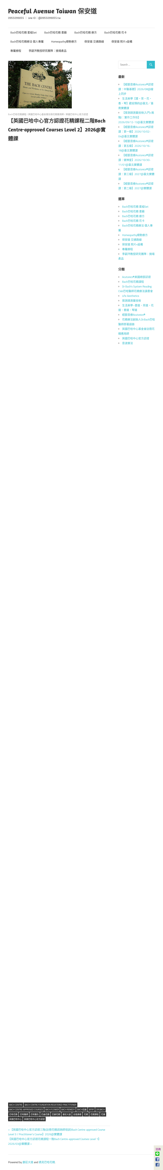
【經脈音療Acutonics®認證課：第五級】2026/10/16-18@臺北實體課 (135, 146)
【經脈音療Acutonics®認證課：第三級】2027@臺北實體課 (136, 174)
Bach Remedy (68, 1109)
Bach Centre (15, 1104)
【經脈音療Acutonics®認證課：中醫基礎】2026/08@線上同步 (135, 89)
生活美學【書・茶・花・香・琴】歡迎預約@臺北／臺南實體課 (135, 103)
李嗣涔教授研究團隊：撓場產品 (48, 51)
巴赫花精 (56, 1114)
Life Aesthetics (130, 296)
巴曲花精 (45, 1114)
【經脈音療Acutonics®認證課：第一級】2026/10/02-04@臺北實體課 (135, 132)
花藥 (103, 1114)
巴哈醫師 (24, 1114)
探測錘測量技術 (131, 301)
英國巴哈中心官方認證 (77, 114)
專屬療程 (15, 51)
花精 (86, 1114)
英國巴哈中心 (15, 1119)
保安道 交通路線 (94, 42)
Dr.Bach (100, 1109)
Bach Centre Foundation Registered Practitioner (50, 1104)
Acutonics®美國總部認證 (136, 277)
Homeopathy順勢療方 (64, 42)
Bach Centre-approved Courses (26, 1109)
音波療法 (127, 343)
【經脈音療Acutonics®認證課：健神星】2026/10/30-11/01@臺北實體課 (135, 160)
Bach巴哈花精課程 (17, 114)
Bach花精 (82, 1109)
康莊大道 (67, 1114)
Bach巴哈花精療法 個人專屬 (27, 42)
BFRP (91, 1109)
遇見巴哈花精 (47, 1162)
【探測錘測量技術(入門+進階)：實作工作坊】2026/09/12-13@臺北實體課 (136, 117)
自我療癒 (77, 1114)
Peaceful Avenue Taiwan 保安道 (52, 11)
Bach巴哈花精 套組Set (23, 32)
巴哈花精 (13, 1114)
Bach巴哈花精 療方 (85, 32)
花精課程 (94, 1114)
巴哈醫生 (35, 1114)
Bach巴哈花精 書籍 (55, 32)
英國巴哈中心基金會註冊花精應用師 (46, 114)
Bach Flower (52, 1109)
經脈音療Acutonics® (133, 315)
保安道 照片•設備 (121, 42)
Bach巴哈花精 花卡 (115, 32)
